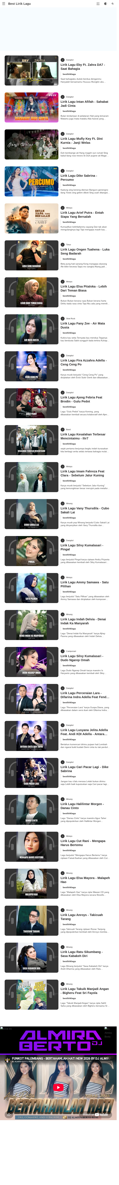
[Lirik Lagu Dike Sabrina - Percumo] (31, 181)
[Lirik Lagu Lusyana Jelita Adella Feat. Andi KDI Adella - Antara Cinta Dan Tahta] (31, 736)
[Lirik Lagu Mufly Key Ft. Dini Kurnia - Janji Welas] (31, 144)
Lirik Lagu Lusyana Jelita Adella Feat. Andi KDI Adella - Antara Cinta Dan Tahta (84, 734)
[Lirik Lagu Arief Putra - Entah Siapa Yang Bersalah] (31, 218)
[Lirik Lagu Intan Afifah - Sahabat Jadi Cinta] (31, 107)
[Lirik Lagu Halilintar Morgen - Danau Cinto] (31, 810)
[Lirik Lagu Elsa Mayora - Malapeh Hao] (31, 884)
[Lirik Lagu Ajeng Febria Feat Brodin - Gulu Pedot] (31, 403)
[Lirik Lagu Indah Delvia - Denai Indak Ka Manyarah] (31, 625)
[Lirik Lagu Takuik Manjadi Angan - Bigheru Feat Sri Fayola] (31, 995)
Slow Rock (70, 319)
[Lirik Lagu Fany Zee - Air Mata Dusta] (31, 329)
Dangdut (69, 60)
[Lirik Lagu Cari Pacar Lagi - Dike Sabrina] (31, 773)
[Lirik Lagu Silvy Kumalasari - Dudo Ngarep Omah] (31, 662)
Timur (68, 245)
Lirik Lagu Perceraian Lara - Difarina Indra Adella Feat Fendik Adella (85, 697)
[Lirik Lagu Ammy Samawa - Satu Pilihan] (31, 588)
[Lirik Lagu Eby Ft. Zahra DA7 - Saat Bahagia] (31, 70)
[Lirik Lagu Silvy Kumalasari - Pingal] (31, 551)
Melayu (69, 208)
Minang (69, 503)
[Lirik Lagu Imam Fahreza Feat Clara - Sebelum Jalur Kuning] (31, 477)
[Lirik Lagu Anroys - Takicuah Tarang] (31, 921)
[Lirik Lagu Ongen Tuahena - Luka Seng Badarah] (31, 255)
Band (68, 429)
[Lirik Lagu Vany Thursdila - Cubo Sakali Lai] (31, 514)
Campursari (71, 651)
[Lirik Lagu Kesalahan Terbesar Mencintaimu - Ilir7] (31, 440)
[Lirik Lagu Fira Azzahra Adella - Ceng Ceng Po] (31, 366)
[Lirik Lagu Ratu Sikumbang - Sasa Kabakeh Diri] (31, 958)
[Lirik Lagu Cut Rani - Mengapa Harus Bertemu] (31, 847)
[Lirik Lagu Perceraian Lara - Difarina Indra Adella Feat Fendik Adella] (31, 699)
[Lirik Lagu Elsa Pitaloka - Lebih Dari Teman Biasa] (31, 292)
